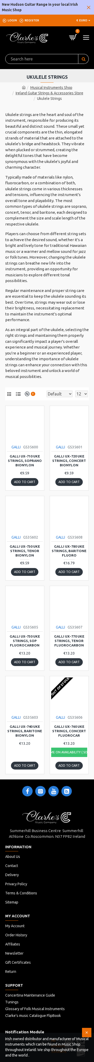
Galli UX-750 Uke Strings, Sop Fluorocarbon (25, 640)
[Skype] (66, 791)
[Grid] (9, 394)
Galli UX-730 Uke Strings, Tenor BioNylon (25, 551)
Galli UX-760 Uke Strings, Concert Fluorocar (69, 731)
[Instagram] (40, 791)
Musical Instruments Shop (51, 88)
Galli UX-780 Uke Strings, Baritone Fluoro (69, 551)
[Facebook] (27, 791)
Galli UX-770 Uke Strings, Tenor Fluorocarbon (69, 640)
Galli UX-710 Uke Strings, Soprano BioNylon (25, 460)
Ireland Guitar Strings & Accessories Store (49, 93)
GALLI (16, 447)
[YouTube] (53, 791)
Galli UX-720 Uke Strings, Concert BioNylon (69, 460)
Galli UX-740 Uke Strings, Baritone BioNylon (24, 731)
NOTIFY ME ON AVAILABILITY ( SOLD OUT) (69, 752)
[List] (18, 394)
